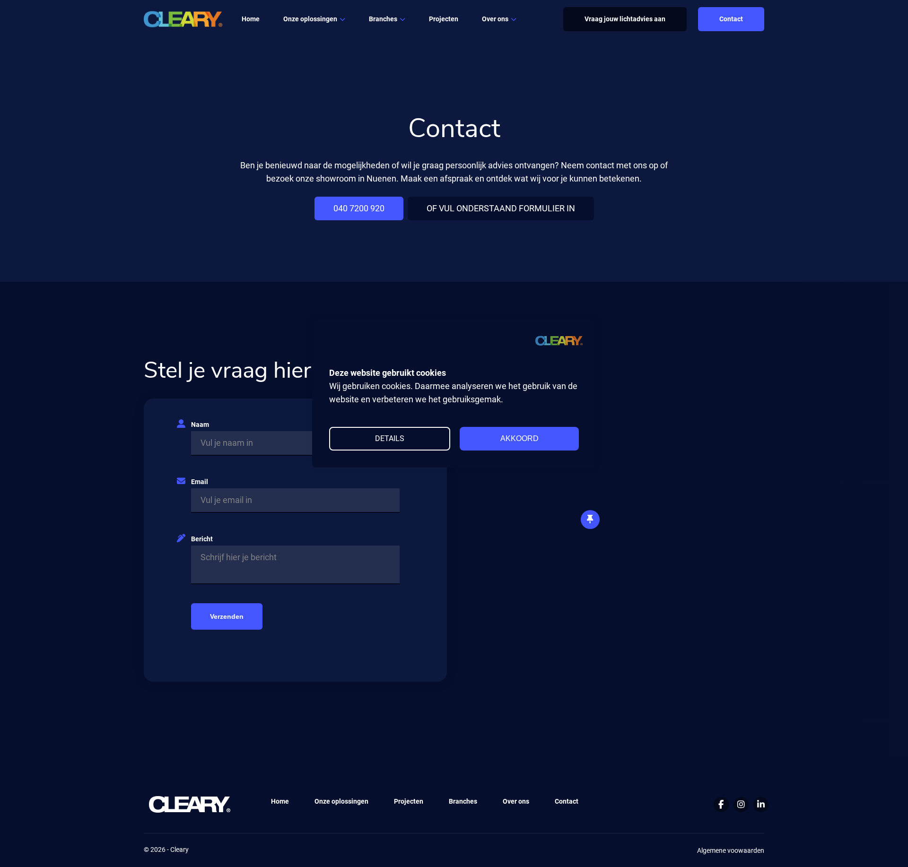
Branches (383, 19)
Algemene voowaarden (730, 850)
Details (389, 438)
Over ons (495, 19)
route (699, 612)
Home (251, 19)
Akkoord (519, 438)
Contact (731, 19)
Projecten (443, 19)
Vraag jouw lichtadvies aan (625, 19)
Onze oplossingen (341, 801)
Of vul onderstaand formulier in (501, 208)
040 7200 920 (358, 208)
